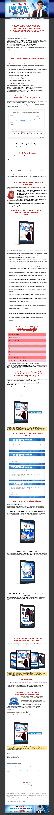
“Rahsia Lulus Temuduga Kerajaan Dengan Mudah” (24, 767)
